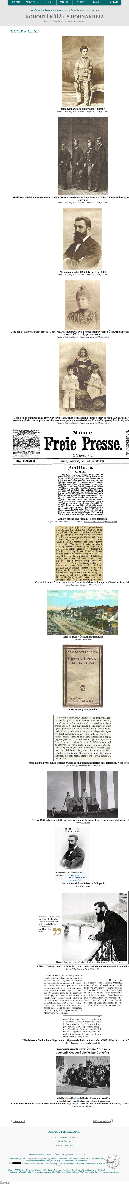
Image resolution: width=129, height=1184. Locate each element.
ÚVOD (16, 2)
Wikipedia (85, 823)
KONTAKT (113, 2)
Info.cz (91, 1106)
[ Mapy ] (69, 1141)
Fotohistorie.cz (85, 639)
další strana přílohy (102, 1121)
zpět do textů (19, 1121)
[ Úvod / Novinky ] (60, 1137)
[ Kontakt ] (68, 1145)
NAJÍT (97, 2)
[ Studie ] (73, 1137)
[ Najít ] (59, 1145)
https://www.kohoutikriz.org (107, 1172)
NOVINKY (32, 2)
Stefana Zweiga (65, 762)
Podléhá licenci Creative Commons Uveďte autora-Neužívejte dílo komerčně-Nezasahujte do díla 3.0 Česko (63, 1164)
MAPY (81, 2)
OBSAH (64, 2)
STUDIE (48, 2)
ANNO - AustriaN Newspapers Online (101, 521)
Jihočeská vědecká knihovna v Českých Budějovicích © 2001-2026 (56, 1155)
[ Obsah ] (61, 1141)
